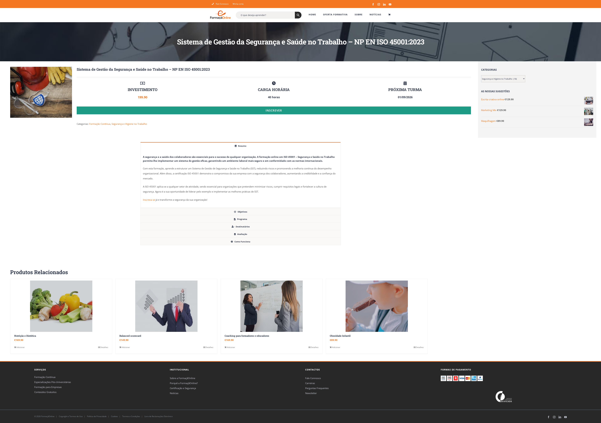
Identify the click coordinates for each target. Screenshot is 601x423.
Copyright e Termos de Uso (70, 416)
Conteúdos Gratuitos (45, 392)
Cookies (114, 416)
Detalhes (104, 347)
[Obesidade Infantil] (376, 306)
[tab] (241, 145)
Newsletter (311, 393)
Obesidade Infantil (340, 335)
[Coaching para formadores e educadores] (271, 306)
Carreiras (310, 383)
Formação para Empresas (48, 387)
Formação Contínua (99, 123)
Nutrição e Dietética (25, 335)
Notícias (174, 393)
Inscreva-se (149, 199)
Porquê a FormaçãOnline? (184, 383)
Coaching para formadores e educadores (247, 335)
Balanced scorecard (130, 335)
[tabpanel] (240, 178)
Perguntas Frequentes (317, 388)
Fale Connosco (313, 378)
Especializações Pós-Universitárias (52, 382)
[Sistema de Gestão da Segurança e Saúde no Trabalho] (41, 92)
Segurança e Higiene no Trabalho (129, 123)
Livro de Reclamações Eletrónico (158, 416)
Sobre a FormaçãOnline (182, 378)
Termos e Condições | (133, 416)
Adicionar (20, 347)
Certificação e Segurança (183, 388)
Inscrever (274, 110)
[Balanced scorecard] (166, 306)
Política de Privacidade (97, 416)
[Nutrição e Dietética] (61, 306)
